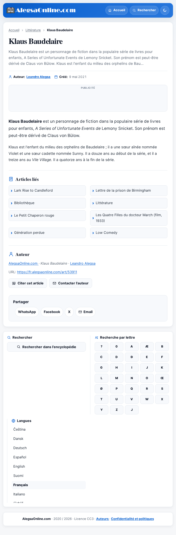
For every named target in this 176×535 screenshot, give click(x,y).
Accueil (14, 30)
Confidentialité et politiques (132, 519)
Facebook (52, 312)
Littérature (33, 30)
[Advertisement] (88, 100)
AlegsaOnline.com (24, 263)
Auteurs (102, 519)
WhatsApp (27, 312)
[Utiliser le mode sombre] (164, 10)
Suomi (18, 475)
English (19, 466)
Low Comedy (106, 232)
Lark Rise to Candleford (33, 190)
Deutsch (20, 448)
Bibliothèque (24, 203)
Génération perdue (29, 232)
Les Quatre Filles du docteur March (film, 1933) (129, 218)
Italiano (19, 494)
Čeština (19, 429)
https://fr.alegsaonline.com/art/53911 (47, 272)
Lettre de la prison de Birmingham (123, 190)
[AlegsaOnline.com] (41, 10)
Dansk (18, 438)
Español (19, 457)
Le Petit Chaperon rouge (34, 215)
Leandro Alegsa (38, 77)
